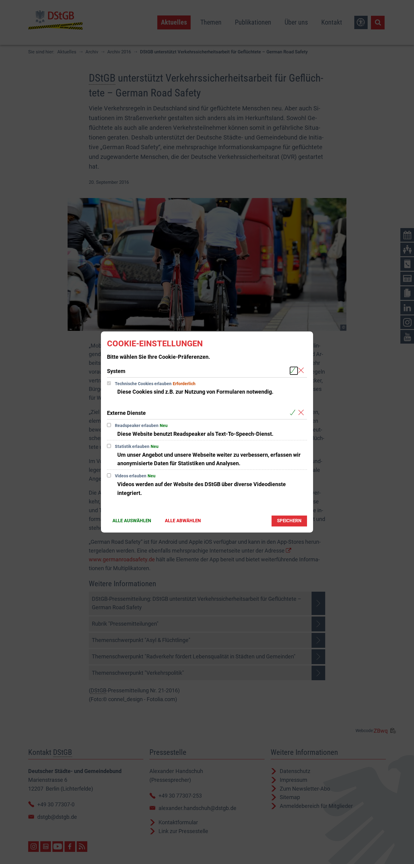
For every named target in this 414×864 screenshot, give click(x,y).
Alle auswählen (131, 520)
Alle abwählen (183, 520)
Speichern (289, 520)
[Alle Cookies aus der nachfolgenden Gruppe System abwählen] (302, 371)
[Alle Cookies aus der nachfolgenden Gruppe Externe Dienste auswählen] (294, 412)
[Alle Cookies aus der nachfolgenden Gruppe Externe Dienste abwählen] (302, 412)
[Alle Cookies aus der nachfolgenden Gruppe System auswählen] (294, 371)
